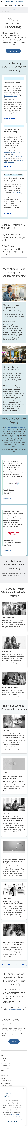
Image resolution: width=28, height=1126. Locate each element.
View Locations (8, 5)
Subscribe (14, 1041)
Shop (16, 5)
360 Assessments (5, 1078)
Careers (3, 1060)
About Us (3, 1058)
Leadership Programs (12, 82)
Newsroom (4, 1070)
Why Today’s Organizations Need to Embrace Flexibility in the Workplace (14, 861)
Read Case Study (7, 498)
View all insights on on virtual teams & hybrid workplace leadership (14, 965)
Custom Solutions (5, 1083)
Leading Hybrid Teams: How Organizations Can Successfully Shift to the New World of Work (13, 735)
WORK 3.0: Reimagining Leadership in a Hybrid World (13, 903)
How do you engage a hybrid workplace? (11, 1001)
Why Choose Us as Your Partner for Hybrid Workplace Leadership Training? (13, 250)
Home (2, 9)
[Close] (23, 1088)
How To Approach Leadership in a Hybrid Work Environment (13, 943)
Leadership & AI (7, 651)
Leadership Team (5, 1065)
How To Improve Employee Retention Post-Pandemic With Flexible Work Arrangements (13, 818)
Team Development (8, 617)
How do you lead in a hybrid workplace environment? (14, 997)
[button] (14, 78)
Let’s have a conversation (15, 1010)
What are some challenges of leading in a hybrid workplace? (14, 993)
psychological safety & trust (12, 152)
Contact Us (21, 5)
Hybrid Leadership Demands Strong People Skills (13, 237)
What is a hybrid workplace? (11, 989)
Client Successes (5, 1063)
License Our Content (6, 1085)
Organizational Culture (10, 687)
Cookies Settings (12, 1121)
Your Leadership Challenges (12, 9)
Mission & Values (5, 1068)
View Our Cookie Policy (14, 1116)
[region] (13, 1106)
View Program (7, 213)
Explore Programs (9, 118)
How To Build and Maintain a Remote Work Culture (12, 777)
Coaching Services (6, 1080)
